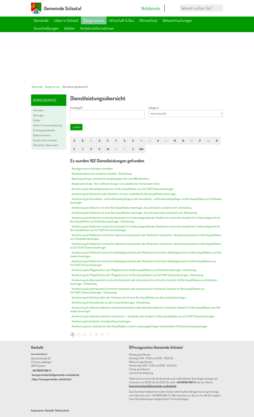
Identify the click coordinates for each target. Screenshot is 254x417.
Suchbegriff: (76, 107)
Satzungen (38, 115)
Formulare (38, 110)
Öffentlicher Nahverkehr (45, 145)
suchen (76, 127)
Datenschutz (62, 410)
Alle (141, 149)
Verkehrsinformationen (97, 28)
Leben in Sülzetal (66, 20)
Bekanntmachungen (177, 20)
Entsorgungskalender (44, 130)
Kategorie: (154, 107)
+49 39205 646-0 (41, 370)
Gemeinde (41, 20)
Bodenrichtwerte (42, 135)
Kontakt (49, 410)
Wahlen (69, 28)
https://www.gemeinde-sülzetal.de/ (51, 379)
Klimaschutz (148, 20)
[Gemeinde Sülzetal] (78, 367)
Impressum (37, 410)
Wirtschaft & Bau (121, 20)
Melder (36, 120)
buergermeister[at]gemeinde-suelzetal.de (55, 375)
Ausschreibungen (46, 28)
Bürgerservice (94, 20)
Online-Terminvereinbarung (47, 125)
